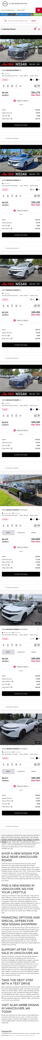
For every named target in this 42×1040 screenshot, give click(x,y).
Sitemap (23, 1035)
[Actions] (38, 70)
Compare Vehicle (12, 138)
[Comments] (35, 86)
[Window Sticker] (38, 86)
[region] (21, 113)
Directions (21, 10)
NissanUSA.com (30, 1035)
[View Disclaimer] (20, 86)
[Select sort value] (38, 29)
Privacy (18, 1035)
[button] (8, 10)
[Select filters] (35, 29)
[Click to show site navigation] (39, 10)
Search (33, 21)
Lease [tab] (33, 533)
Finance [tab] (21, 533)
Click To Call (21, 125)
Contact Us (12, 1035)
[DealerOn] (7, 1031)
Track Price (22, 100)
